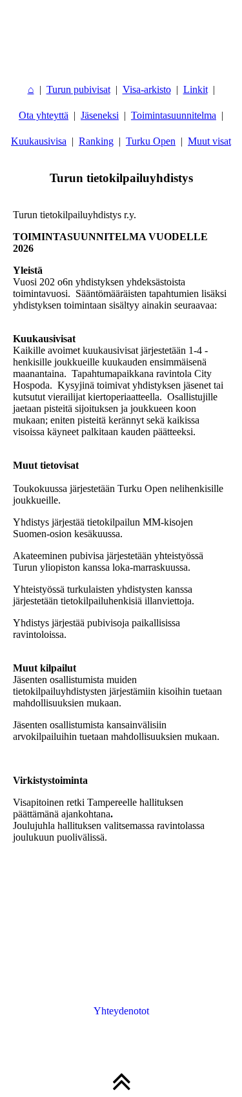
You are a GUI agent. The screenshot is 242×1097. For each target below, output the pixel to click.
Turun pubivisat (78, 89)
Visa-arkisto (147, 89)
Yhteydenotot (121, 1010)
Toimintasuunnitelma (173, 115)
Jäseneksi (100, 115)
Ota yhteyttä (43, 115)
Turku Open (151, 141)
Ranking (96, 141)
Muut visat (209, 141)
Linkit (195, 89)
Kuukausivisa (38, 141)
